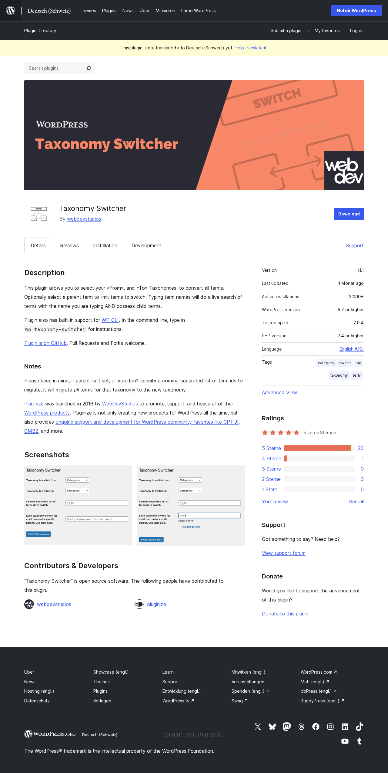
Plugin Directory (40, 30)
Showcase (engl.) (111, 672)
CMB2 (31, 431)
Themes (101, 681)
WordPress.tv (178, 700)
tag (358, 363)
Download (349, 213)
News (29, 681)
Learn (168, 672)
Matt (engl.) (315, 681)
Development (146, 245)
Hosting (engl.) (39, 691)
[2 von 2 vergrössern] (237, 474)
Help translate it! (251, 47)
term (357, 375)
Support (355, 245)
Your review (275, 501)
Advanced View (279, 392)
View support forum (284, 553)
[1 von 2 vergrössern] (124, 474)
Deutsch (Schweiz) (99, 734)
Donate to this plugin (285, 614)
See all (356, 501)
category (326, 363)
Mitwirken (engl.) (249, 672)
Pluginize (34, 404)
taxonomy (339, 375)
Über (29, 672)
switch (345, 363)
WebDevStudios (120, 404)
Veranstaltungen (248, 681)
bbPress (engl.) (319, 691)
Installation (105, 245)
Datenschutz (37, 700)
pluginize (156, 604)
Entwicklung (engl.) (181, 691)
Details (38, 245)
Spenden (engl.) (251, 691)
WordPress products (47, 413)
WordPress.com (319, 672)
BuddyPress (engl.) (323, 700)
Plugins (100, 691)
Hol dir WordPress (356, 10)
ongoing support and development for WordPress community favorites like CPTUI (147, 422)
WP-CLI (110, 320)
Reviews (69, 245)
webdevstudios (84, 219)
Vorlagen (102, 700)
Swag (240, 700)
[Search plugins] (88, 68)
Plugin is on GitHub (45, 343)
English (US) (352, 349)
